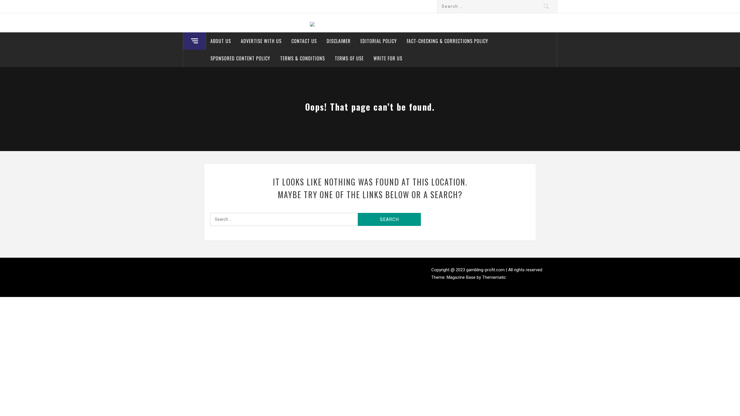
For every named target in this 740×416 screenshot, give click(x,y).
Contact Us (304, 41)
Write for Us (387, 58)
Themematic (494, 277)
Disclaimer (339, 41)
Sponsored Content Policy (240, 58)
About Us (220, 41)
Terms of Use (349, 58)
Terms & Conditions (302, 58)
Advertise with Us (261, 41)
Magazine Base (462, 277)
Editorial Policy (378, 41)
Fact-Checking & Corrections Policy (447, 41)
